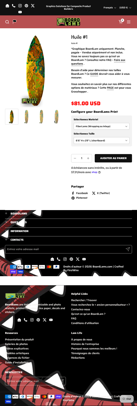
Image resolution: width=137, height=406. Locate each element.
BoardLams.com (102, 266)
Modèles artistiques (17, 353)
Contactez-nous (80, 309)
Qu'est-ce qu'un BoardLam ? (88, 314)
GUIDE (94, 74)
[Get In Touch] (15, 22)
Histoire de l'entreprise (85, 344)
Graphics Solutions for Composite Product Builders (68, 7)
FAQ (73, 318)
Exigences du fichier (17, 358)
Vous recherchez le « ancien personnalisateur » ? (100, 305)
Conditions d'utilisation (85, 323)
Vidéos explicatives (17, 348)
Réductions (78, 358)
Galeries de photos (16, 344)
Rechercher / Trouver (84, 300)
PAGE (110, 88)
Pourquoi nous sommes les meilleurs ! (94, 348)
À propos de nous (81, 339)
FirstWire (73, 270)
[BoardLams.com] (68, 22)
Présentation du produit (19, 339)
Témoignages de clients (85, 353)
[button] (7, 22)
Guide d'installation (16, 362)
